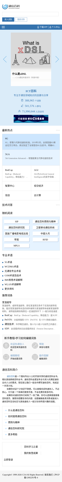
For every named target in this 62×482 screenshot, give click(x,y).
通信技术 (9, 324)
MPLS (17, 245)
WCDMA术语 (11, 266)
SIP (16, 221)
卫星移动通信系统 (45, 227)
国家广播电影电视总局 (16, 233)
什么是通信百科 (16, 410)
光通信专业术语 (13, 271)
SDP (7, 328)
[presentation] (5, 60)
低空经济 (38, 186)
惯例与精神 (14, 422)
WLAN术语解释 (13, 284)
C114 (24, 475)
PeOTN (8, 319)
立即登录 (8, 459)
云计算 (37, 195)
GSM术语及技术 (13, 275)
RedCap (9, 170)
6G (6, 138)
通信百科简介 (10, 369)
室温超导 (6, 302)
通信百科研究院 (17, 227)
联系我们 (49, 475)
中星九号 (45, 233)
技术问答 (7, 205)
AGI (36, 170)
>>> (58, 205)
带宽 (16, 239)
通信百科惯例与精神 (45, 221)
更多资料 (9, 289)
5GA (7, 154)
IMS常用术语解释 (13, 280)
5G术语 (8, 262)
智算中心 (9, 186)
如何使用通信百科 (17, 416)
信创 (7, 195)
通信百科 (11, 376)
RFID (45, 239)
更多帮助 (12, 434)
